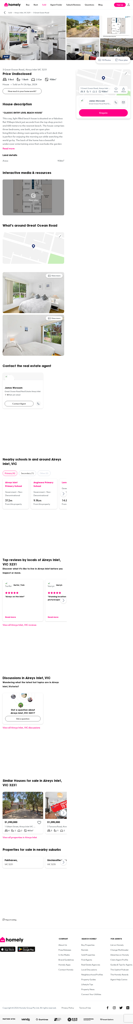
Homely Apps (64, 964)
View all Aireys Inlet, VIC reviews (19, 624)
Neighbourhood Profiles (92, 974)
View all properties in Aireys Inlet (20, 837)
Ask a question (22, 718)
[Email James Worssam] (123, 102)
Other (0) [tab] (44, 473)
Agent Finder (56, 4)
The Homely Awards (119, 974)
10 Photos (106, 60)
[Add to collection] (39, 822)
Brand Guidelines (66, 959)
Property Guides (88, 979)
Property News (87, 989)
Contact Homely (65, 969)
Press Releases (64, 950)
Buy (27, 4)
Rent (36, 4)
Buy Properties (87, 945)
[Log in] (129, 5)
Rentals (84, 950)
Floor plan (123, 60)
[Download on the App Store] (9, 949)
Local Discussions (89, 969)
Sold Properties (88, 954)
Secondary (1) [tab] (27, 473)
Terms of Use (85, 1007)
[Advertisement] (33, 433)
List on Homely (117, 945)
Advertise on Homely (119, 954)
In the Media (64, 954)
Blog (100, 4)
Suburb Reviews (73, 4)
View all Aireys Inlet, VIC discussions (21, 727)
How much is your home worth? (22, 91)
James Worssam (97, 101)
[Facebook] (107, 1007)
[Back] (5, 13)
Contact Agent (19, 403)
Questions (89, 4)
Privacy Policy (68, 1007)
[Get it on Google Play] (26, 949)
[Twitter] (121, 1007)
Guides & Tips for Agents (121, 964)
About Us (62, 945)
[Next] (64, 494)
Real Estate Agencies (90, 964)
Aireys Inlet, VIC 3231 (22, 12)
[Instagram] (114, 1007)
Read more (9, 148)
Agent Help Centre (118, 979)
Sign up (120, 5)
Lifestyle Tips (87, 984)
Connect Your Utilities (91, 994)
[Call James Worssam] (38, 403)
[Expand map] (60, 236)
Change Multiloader (119, 950)
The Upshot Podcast (119, 969)
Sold (44, 4)
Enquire (103, 112)
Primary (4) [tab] (10, 473)
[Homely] (17, 939)
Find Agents (86, 959)
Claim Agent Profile (119, 959)
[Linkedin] (127, 1007)
